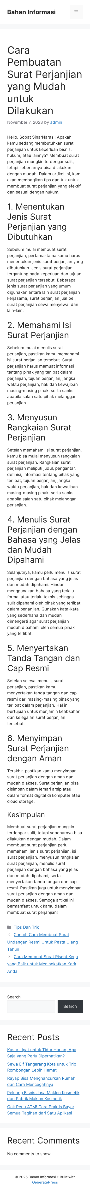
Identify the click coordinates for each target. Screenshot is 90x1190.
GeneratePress (45, 1182)
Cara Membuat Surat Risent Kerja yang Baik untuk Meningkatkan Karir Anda (42, 964)
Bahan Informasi (31, 12)
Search (14, 997)
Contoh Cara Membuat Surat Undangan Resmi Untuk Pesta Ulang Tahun (42, 942)
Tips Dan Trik (26, 927)
